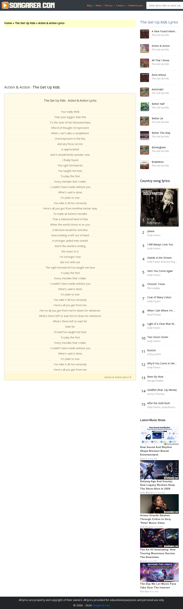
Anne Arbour (159, 74)
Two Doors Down (157, 337)
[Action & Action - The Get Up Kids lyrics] (144, 48)
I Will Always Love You (160, 244)
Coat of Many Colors (159, 297)
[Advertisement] (70, 54)
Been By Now (155, 376)
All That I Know (160, 60)
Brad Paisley (154, 314)
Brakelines (158, 162)
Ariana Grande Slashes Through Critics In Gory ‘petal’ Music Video (155, 519)
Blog (89, 5)
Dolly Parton (153, 222)
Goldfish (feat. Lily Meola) (162, 390)
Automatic (158, 89)
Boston (151, 350)
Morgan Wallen (155, 380)
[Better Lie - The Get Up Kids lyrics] (144, 121)
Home (8, 23)
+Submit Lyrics (135, 5)
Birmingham (159, 147)
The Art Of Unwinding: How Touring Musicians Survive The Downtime (158, 553)
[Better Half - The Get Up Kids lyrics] (144, 106)
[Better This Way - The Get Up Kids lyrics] (144, 135)
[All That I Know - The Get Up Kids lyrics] (144, 63)
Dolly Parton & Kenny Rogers (162, 261)
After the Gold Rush (158, 403)
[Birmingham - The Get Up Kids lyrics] (144, 150)
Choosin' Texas (156, 284)
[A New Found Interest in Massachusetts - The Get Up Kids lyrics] (144, 34)
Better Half (158, 104)
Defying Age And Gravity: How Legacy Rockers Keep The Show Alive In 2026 (157, 485)
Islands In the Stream (159, 257)
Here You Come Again (160, 271)
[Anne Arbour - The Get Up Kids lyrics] (144, 77)
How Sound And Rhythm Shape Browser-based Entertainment (156, 451)
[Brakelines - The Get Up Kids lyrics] (144, 164)
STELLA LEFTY (154, 354)
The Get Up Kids (25, 23)
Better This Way (161, 133)
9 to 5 (150, 218)
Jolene (150, 231)
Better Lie (157, 118)
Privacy (109, 5)
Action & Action (161, 45)
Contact (120, 5)
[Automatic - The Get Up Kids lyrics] (144, 92)
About (98, 5)
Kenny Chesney (155, 393)
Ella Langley (153, 288)
